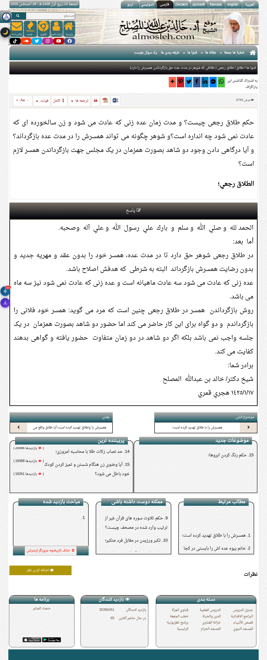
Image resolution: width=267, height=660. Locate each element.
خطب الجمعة (179, 616)
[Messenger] (213, 82)
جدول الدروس (243, 610)
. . (11, 654)
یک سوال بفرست (145, 53)
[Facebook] (196, 82)
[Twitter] (188, 82)
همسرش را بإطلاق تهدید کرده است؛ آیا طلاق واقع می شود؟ (69, 431)
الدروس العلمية (210, 610)
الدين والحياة (211, 616)
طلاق (240, 68)
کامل (57, 100)
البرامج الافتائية (242, 616)
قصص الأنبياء (243, 623)
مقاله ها (210, 53)
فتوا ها (192, 53)
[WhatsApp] (221, 82)
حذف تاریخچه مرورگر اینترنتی (48, 550)
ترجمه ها (81, 100)
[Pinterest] (180, 82)
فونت (43, 100)
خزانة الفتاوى (211, 623)
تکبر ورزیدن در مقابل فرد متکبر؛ (133, 518)
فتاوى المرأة (180, 610)
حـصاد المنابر (42, 608)
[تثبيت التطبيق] (5, 303)
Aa (22, 100)
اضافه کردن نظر (38, 570)
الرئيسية (182, 629)
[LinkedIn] (205, 82)
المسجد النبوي (243, 629)
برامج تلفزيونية (177, 623)
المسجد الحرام (211, 629)
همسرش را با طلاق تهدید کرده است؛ (197, 428)
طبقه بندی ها (170, 53)
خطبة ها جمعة (234, 53)
